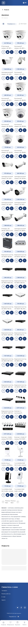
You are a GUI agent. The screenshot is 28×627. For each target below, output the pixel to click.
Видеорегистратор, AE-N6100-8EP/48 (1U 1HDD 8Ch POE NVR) (8, 360)
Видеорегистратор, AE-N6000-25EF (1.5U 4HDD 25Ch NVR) (8, 412)
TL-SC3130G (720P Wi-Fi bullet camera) (7, 490)
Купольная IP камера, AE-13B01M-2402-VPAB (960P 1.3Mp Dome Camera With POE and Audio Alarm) (7, 125)
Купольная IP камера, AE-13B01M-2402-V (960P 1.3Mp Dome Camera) (20, 99)
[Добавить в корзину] (7, 52)
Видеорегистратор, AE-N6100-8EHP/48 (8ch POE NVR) (8, 282)
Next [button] (6, 502)
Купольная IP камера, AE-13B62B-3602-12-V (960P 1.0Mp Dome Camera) (20, 151)
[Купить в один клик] (12, 52)
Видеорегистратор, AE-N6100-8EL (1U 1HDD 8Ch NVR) (20, 334)
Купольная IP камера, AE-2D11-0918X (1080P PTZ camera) (19, 73)
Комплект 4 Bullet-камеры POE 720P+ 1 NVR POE (7, 438)
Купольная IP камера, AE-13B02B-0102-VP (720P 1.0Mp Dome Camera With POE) (20, 125)
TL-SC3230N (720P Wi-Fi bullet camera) (20, 464)
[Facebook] (21, 607)
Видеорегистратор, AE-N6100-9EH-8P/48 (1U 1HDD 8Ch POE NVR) (20, 360)
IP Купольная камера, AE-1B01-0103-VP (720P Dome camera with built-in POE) (8, 47)
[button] (3, 501)
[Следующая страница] (17, 501)
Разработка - (13, 616)
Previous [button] (7, 501)
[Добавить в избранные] (3, 52)
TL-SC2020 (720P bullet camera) (19, 490)
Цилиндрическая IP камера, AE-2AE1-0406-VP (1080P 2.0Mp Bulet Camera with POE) (7, 204)
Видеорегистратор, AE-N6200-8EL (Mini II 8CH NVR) (20, 308)
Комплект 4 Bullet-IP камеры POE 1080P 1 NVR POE (20, 438)
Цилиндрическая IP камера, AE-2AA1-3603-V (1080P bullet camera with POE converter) (7, 73)
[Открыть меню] (3, 3)
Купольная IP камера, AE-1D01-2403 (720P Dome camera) (7, 99)
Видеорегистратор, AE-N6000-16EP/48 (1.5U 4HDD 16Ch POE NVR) (8, 386)
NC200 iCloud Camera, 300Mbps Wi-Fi (7, 464)
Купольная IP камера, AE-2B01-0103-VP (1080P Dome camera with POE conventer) (19, 47)
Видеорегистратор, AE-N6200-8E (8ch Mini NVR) (8, 256)
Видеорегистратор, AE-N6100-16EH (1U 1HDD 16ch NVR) (20, 282)
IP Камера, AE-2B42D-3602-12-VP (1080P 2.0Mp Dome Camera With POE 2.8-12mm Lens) (7, 230)
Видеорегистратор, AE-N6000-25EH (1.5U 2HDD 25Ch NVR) (20, 386)
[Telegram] (17, 607)
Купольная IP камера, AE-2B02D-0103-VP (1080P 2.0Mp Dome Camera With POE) (7, 151)
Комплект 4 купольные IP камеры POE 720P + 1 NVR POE (20, 412)
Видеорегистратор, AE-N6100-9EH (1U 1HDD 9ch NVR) (8, 308)
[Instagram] (24, 607)
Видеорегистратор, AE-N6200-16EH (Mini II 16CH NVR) (8, 334)
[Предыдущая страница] (3, 501)
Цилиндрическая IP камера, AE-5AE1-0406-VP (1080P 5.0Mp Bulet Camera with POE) (20, 204)
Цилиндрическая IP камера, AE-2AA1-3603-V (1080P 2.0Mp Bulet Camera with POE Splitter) (8, 178)
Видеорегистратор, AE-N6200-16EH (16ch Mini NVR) (20, 256)
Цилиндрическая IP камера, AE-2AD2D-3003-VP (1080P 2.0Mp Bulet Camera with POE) (20, 178)
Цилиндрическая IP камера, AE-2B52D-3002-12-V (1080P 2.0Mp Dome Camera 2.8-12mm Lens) (20, 230)
